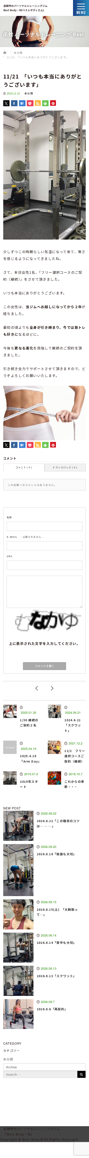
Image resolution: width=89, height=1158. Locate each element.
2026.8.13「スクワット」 (56, 976)
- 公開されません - (25, 536)
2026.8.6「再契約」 (52, 1009)
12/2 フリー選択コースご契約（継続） (74, 756)
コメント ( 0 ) (24, 467)
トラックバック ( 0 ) (65, 467)
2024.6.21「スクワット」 (72, 725)
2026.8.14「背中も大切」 (56, 942)
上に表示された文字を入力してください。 (44, 643)
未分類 (28, 93)
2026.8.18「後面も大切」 (56, 854)
